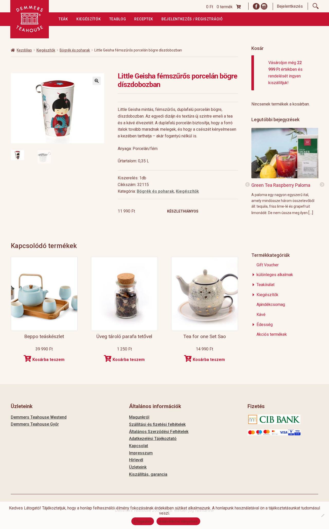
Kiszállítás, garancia (148, 474)
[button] (97, 81)
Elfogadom (142, 521)
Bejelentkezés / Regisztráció (192, 19)
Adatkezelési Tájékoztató (153, 438)
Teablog (117, 19)
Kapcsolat (138, 445)
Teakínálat (266, 284)
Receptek (143, 19)
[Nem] (322, 515)
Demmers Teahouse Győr (35, 424)
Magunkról (139, 417)
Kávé (261, 314)
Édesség (265, 324)
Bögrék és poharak (75, 50)
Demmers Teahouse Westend (39, 417)
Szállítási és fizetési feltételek (157, 424)
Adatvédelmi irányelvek (178, 521)
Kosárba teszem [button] (48, 359)
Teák (63, 19)
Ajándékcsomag (271, 304)
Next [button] (322, 184)
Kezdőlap (24, 50)
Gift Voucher (268, 264)
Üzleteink (138, 467)
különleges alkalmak (275, 274)
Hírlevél (136, 459)
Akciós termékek (272, 334)
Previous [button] (247, 184)
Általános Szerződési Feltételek (158, 431)
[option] (284, 171)
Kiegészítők (88, 19)
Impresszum (141, 453)
